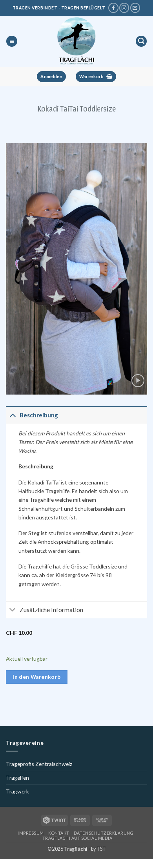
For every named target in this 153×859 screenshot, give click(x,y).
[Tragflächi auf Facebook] (113, 8)
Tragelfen (17, 777)
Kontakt (58, 832)
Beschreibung (39, 415)
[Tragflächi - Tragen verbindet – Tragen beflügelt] (76, 41)
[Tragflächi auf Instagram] (124, 8)
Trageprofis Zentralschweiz (39, 763)
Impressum (31, 832)
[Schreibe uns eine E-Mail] (135, 8)
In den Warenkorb (36, 677)
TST (101, 849)
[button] (11, 41)
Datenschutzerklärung (104, 832)
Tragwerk (17, 791)
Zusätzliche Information (51, 609)
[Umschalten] (12, 415)
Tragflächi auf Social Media (77, 838)
